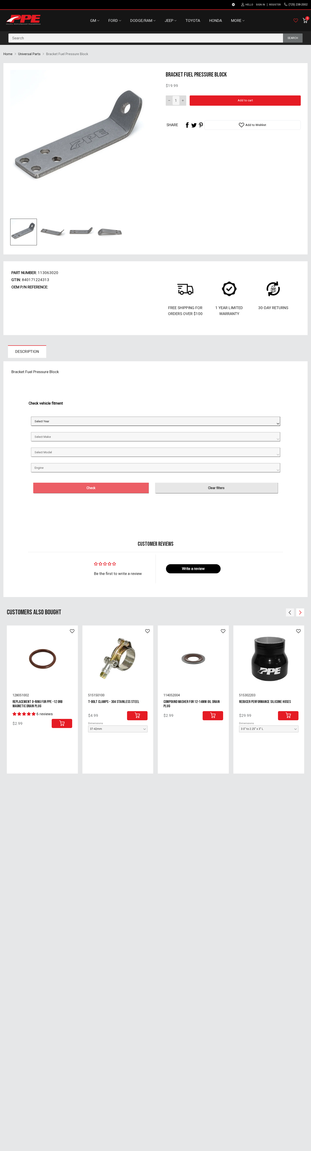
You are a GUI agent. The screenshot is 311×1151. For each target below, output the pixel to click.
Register (275, 4)
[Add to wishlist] (72, 631)
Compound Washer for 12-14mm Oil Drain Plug (191, 704)
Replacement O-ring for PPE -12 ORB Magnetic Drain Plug (37, 704)
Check (91, 488)
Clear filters (216, 488)
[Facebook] (187, 125)
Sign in (260, 4)
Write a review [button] (193, 569)
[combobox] (155, 38)
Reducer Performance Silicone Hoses (265, 702)
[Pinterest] (201, 125)
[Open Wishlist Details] (295, 20)
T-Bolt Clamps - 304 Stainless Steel (113, 702)
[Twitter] (194, 125)
